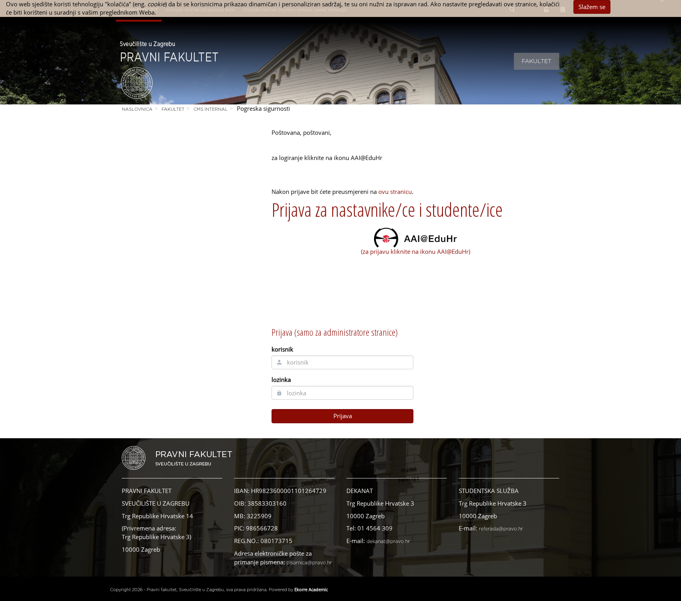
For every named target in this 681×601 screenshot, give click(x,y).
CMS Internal (211, 109)
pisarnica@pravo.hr (309, 562)
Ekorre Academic (311, 589)
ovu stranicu (395, 191)
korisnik (282, 349)
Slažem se (592, 7)
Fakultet (536, 61)
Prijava (342, 416)
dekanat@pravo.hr (388, 541)
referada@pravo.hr (501, 529)
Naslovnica (137, 109)
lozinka (281, 379)
